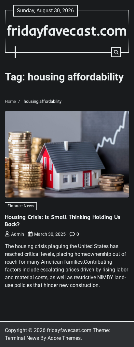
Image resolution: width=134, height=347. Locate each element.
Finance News (20, 206)
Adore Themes (64, 338)
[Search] (116, 52)
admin (17, 234)
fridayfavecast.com (67, 30)
